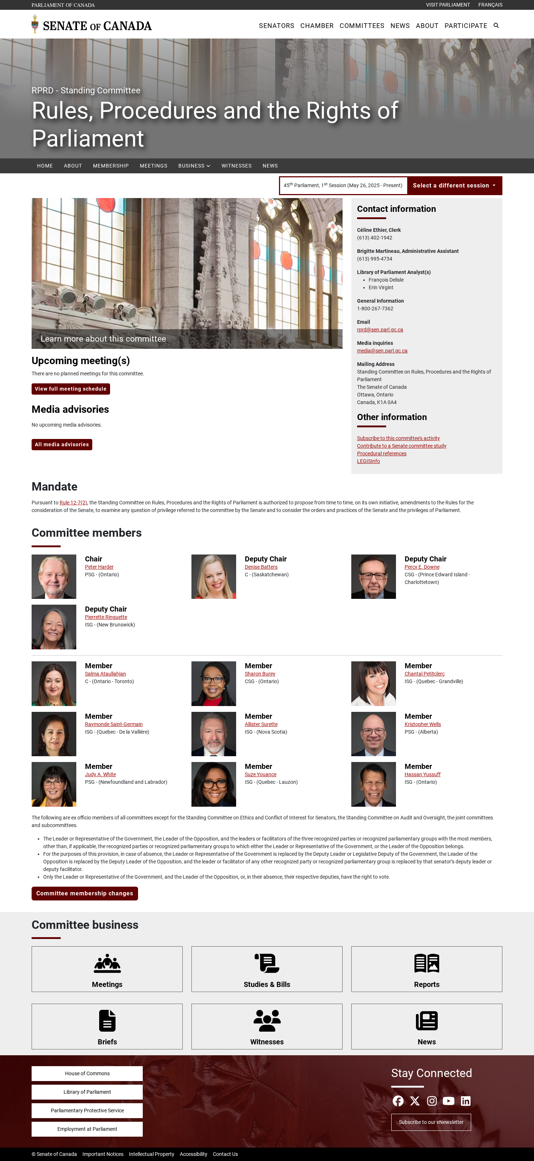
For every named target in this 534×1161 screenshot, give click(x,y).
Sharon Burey (260, 674)
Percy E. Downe (422, 567)
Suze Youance (260, 774)
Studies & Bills (267, 984)
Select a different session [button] (452, 185)
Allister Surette (261, 724)
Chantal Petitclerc (425, 674)
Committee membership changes (84, 893)
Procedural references (381, 453)
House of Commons (87, 1073)
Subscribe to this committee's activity (398, 438)
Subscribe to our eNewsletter (431, 1122)
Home (45, 166)
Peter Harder (99, 567)
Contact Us (225, 1154)
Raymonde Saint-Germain (114, 724)
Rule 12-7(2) (73, 502)
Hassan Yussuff (423, 774)
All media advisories (62, 444)
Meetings (153, 166)
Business (192, 166)
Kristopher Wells (423, 724)
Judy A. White (100, 774)
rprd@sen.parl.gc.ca (380, 329)
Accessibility (193, 1154)
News (270, 166)
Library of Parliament (87, 1092)
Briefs (107, 1041)
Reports (427, 984)
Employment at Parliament (87, 1129)
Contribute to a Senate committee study (401, 446)
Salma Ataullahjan (105, 674)
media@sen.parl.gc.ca (382, 351)
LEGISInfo (368, 461)
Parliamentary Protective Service (87, 1110)
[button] (277, 25)
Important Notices (103, 1154)
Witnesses (237, 166)
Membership (111, 166)
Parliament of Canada (63, 4)
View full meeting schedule (71, 389)
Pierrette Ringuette (106, 617)
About (73, 166)
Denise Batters (261, 567)
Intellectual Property (151, 1154)
